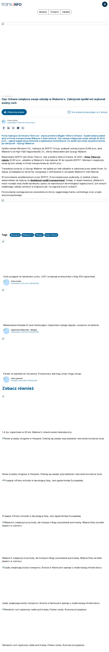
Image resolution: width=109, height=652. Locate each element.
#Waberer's (27, 235)
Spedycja (43, 12)
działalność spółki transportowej (47, 180)
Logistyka (66, 12)
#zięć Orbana (51, 235)
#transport (15, 235)
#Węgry (39, 235)
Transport (54, 12)
